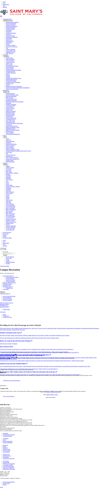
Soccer (7, 182)
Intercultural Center (10, 122)
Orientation (8, 31)
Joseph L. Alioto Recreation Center (53, 391)
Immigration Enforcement (9, 469)
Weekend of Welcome (11, 104)
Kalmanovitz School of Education (14, 86)
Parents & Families (7, 237)
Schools (8, 85)
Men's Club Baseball (11, 209)
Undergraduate (9, 58)
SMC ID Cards (9, 97)
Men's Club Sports (10, 208)
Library (7, 74)
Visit (4, 5)
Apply (4, 1)
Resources (5, 445)
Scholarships (9, 30)
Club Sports (8, 202)
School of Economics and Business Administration (18, 87)
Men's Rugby (9, 212)
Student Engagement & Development (14, 101)
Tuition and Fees (10, 41)
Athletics (5, 163)
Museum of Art (9, 83)
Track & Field (9, 185)
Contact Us (8, 34)
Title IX (5, 484)
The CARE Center (10, 120)
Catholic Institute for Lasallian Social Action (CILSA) (18, 150)
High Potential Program (11, 79)
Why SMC (8, 140)
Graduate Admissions (11, 33)
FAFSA (8, 44)
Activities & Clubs (7, 317)
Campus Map (6, 462)
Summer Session (10, 68)
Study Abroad (9, 64)
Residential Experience (11, 100)
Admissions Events (10, 52)
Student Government (11, 111)
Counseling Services (10, 119)
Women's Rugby (10, 223)
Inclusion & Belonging (11, 144)
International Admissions (11, 26)
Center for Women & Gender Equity (14, 123)
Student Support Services (12, 126)
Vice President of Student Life (13, 134)
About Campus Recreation (12, 277)
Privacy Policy (6, 483)
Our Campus (9, 152)
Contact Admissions (10, 49)
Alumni (5, 236)
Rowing (8, 194)
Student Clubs (9, 109)
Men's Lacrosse (9, 211)
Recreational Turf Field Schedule (7, 357)
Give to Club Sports (10, 206)
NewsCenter (9, 258)
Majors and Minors (10, 59)
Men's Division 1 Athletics (12, 173)
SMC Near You (9, 53)
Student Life (6, 90)
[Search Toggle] (3, 249)
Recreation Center (10, 115)
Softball (8, 197)
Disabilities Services (10, 128)
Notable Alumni (9, 160)
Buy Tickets (9, 169)
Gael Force (8, 170)
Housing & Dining (10, 93)
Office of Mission (10, 148)
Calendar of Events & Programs (7, 354)
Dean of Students (10, 132)
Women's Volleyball (10, 227)
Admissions (5, 438)
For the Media (6, 452)
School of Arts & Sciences (12, 89)
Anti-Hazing (9, 124)
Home (4, 314)
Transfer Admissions (10, 25)
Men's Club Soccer (10, 213)
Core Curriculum (10, 60)
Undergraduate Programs (9, 434)
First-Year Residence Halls (12, 95)
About (4, 135)
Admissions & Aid (7, 19)
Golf (7, 181)
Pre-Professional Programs (12, 66)
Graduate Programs (10, 35)
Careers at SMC (6, 450)
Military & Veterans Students (12, 130)
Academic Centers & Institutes (13, 82)
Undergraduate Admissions (12, 22)
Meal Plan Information (11, 96)
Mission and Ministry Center (12, 127)
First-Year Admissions (11, 23)
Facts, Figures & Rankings (12, 157)
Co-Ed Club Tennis (10, 216)
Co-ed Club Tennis (10, 228)
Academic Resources (11, 72)
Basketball (8, 178)
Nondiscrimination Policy (9, 482)
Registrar (8, 76)
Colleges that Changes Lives (12, 159)
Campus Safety (9, 116)
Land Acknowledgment (8, 466)
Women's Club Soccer (11, 221)
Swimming (8, 175)
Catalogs (8, 75)
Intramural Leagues (10, 112)
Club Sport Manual (10, 205)
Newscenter (6, 233)
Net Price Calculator (10, 45)
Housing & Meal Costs (11, 99)
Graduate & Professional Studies (13, 70)
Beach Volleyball (10, 192)
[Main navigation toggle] (1, 16)
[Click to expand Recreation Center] (9, 306)
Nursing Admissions (10, 27)
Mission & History (10, 141)
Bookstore (5, 447)
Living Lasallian (10, 146)
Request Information (7, 441)
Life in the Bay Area (10, 50)
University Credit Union (11, 46)
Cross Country (9, 179)
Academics (5, 54)
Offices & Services (10, 145)
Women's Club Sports (11, 219)
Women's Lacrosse (10, 220)
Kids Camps (9, 171)
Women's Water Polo (11, 225)
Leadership (8, 142)
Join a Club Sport (10, 204)
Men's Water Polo (10, 215)
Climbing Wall (9, 288)
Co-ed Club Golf (10, 217)
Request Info (6, 4)
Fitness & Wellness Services (9, 282)
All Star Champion (10, 281)
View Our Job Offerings (8, 396)
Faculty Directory (7, 232)
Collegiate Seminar (10, 62)
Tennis (7, 183)
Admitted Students (10, 29)
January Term (9, 63)
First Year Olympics (10, 280)
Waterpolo (8, 177)
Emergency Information (8, 467)
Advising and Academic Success (13, 78)
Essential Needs (9, 131)
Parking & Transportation (9, 463)
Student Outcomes (10, 161)
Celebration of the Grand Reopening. (11, 380)
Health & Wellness (10, 114)
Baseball (8, 174)
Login (1, 487)
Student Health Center (11, 118)
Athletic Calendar (10, 167)
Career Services (9, 107)
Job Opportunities (10, 278)
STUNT (8, 224)
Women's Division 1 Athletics (13, 186)
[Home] (21, 14)
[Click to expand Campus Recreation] (9, 293)
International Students (11, 81)
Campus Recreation (10, 105)
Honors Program (10, 67)
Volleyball (8, 201)
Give (4, 3)
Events (4, 235)
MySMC (5, 7)
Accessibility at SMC (8, 465)
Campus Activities (10, 108)
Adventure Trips (7, 285)
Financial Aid (9, 40)
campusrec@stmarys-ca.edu (52, 394)
